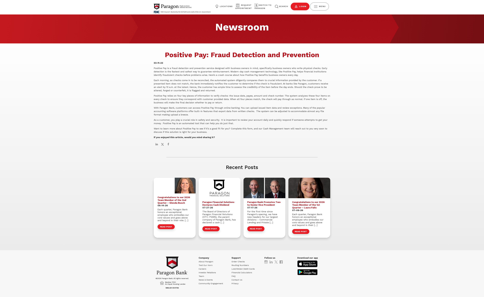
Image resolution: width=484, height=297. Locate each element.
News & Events (206, 280)
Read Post (166, 227)
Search (283, 6)
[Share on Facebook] (168, 144)
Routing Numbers (240, 265)
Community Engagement (211, 283)
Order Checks (238, 261)
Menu (322, 6)
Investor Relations (207, 272)
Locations (226, 6)
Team (201, 276)
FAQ (233, 276)
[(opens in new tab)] (266, 262)
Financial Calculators (242, 272)
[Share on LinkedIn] (157, 144)
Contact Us (237, 280)
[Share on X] (162, 144)
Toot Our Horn (206, 265)
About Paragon (206, 261)
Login (302, 6)
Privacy (235, 283)
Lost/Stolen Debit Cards (243, 269)
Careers (202, 269)
